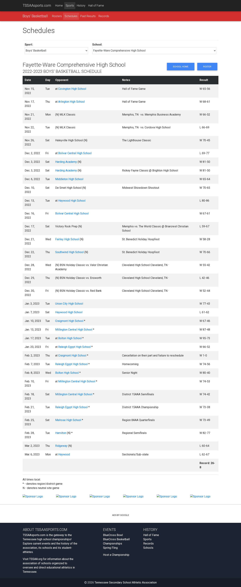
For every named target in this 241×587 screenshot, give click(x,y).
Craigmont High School (69, 321)
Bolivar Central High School (75, 153)
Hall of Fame (96, 5)
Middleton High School (69, 179)
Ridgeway (61, 445)
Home (59, 5)
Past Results (88, 16)
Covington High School (72, 88)
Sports (70, 5)
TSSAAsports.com (37, 5)
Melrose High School (68, 420)
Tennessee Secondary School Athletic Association (126, 582)
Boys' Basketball (35, 16)
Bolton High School (70, 338)
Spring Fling (110, 547)
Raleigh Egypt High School (74, 347)
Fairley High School (67, 239)
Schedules (71, 16)
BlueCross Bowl (113, 535)
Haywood (64, 454)
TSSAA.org (35, 559)
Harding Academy (66, 162)
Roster (207, 66)
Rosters (57, 16)
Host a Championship (116, 554)
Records (103, 16)
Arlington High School (71, 101)
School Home (180, 66)
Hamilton (60, 433)
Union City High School (69, 303)
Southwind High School (69, 252)
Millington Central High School (73, 329)
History (81, 5)
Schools (148, 547)
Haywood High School (71, 200)
